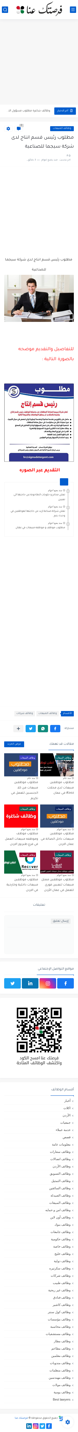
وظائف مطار (62, 1341)
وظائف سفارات (60, 1151)
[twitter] (12, 983)
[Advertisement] (39, 62)
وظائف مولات (61, 1385)
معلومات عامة (61, 1144)
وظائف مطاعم (61, 1348)
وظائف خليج (62, 1253)
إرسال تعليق (60, 921)
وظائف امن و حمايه (58, 1210)
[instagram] (48, 983)
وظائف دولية (62, 1261)
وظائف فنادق (62, 1297)
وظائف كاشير (62, 1304)
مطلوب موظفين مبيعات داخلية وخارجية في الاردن (22, 885)
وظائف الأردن (62, 1166)
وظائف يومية (62, 1392)
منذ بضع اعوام (55, 490)
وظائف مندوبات (60, 1363)
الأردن (67, 1115)
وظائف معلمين (61, 1355)
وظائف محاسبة (60, 1326)
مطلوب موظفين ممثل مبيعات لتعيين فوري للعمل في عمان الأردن (57, 885)
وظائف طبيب (62, 1283)
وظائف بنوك (62, 1224)
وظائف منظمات (60, 1370)
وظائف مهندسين (60, 1377)
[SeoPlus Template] (60, 1418)
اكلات (67, 1108)
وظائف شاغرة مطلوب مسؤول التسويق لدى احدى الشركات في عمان (27, 110)
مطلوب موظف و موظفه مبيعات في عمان (40, 527)
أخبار (67, 1100)
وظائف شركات (24, 713)
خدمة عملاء (63, 1130)
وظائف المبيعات (62, 128)
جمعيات (65, 1122)
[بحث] (5, 9)
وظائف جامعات (61, 1232)
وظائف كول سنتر (59, 1312)
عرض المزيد (14, 744)
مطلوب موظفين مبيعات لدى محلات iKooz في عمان (60, 788)
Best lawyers (62, 1399)
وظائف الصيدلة (61, 1195)
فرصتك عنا (21, 1418)
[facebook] (65, 983)
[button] (55, 728)
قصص (67, 1137)
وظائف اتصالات (60, 1159)
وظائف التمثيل (61, 1181)
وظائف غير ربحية (59, 1290)
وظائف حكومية (61, 1239)
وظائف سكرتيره (60, 1268)
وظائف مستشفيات (58, 1334)
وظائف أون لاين (60, 1217)
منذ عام (67, 778)
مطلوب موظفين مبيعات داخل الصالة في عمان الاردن (57, 839)
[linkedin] (30, 983)
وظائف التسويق (60, 1173)
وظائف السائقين (60, 1188)
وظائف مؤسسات (59, 1319)
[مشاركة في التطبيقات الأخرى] (18, 728)
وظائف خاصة (62, 1246)
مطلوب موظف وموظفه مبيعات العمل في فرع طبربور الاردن (21, 839)
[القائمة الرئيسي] (73, 9)
